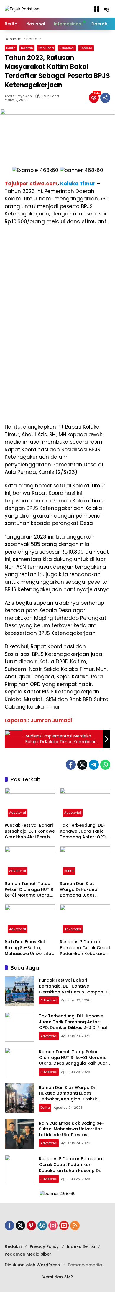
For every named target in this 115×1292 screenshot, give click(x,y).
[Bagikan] (105, 98)
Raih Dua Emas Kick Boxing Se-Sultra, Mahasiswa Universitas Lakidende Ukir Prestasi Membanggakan (29, 948)
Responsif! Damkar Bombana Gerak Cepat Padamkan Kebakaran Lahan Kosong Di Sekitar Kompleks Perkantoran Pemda (85, 948)
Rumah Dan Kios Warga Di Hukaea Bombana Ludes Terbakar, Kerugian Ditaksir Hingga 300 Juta (80, 889)
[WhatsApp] (105, 765)
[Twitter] (82, 765)
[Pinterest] (31, 1225)
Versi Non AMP (57, 1277)
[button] (96, 8)
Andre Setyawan (18, 96)
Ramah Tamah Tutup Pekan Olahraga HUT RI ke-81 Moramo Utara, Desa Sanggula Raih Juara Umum (30, 889)
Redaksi (13, 1246)
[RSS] (75, 1225)
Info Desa (46, 48)
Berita (11, 48)
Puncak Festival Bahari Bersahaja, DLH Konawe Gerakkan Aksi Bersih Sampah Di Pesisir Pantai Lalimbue (30, 831)
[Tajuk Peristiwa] (22, 9)
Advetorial (17, 812)
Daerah (27, 48)
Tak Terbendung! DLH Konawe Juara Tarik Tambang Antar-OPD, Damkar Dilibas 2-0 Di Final (83, 831)
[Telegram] (94, 765)
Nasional (66, 48)
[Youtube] (64, 1225)
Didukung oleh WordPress (32, 1265)
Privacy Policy (44, 1246)
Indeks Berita (81, 1246)
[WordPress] (42, 1225)
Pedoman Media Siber (28, 1254)
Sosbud (86, 48)
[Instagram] (53, 1225)
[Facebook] (71, 765)
